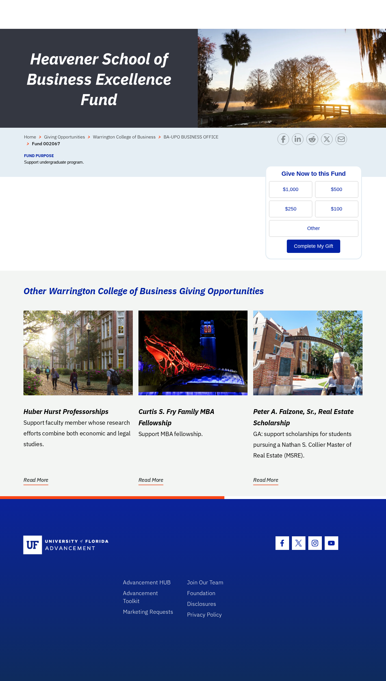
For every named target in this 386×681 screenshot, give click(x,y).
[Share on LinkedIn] (299, 143)
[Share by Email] (342, 143)
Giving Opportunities (64, 137)
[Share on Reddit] (313, 143)
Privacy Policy (204, 614)
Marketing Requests (148, 611)
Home (30, 137)
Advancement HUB (147, 582)
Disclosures (201, 604)
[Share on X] (328, 143)
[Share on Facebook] (284, 143)
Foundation (201, 593)
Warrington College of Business (124, 137)
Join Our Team (205, 582)
